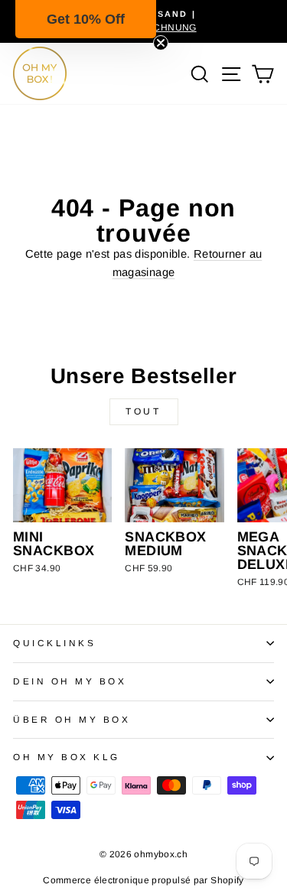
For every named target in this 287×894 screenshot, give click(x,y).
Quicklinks (54, 643)
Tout (143, 411)
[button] (85, 19)
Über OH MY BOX (71, 719)
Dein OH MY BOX (69, 681)
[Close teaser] (160, 42)
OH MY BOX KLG (66, 757)
